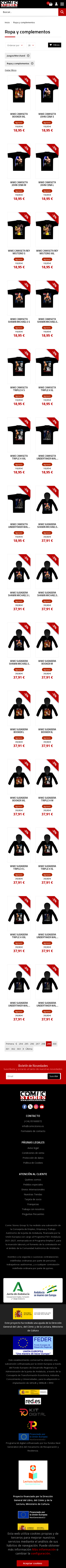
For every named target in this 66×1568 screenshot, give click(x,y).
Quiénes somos (33, 1179)
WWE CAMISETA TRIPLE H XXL (19, 457)
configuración (40, 1553)
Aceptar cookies (32, 1563)
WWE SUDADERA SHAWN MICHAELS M (47, 525)
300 (54, 1043)
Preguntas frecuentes (33, 1214)
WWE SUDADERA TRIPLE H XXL (19, 936)
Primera (10, 1043)
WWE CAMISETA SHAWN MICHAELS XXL (47, 320)
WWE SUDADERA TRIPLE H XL (47, 867)
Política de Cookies (33, 1162)
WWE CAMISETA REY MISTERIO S (19, 252)
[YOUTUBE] (41, 1106)
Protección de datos (33, 1157)
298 (43, 1043)
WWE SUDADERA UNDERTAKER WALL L (47, 1004)
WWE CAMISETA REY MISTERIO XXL (47, 252)
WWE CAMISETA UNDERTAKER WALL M (18, 525)
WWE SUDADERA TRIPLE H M (47, 799)
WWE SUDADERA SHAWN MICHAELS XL (47, 594)
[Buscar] (62, 12)
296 (32, 1043)
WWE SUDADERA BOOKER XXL (19, 799)
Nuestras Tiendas (33, 1194)
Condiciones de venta (33, 1152)
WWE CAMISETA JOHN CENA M (19, 183)
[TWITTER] (30, 1106)
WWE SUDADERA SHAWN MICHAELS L (19, 594)
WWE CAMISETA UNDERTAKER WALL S (47, 457)
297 (38, 1043)
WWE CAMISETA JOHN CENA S (47, 115)
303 (19, 1048)
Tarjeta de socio (33, 1199)
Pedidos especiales (33, 1184)
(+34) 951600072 (33, 1121)
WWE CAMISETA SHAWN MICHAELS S (19, 320)
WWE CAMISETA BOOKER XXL (19, 115)
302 (13, 1048)
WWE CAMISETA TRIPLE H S (19, 389)
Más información (44, 1549)
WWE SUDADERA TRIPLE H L (19, 867)
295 (26, 1043)
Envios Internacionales (33, 1189)
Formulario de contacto (33, 1131)
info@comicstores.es (33, 1126)
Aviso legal (33, 1147)
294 (21, 1043)
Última (29, 1048)
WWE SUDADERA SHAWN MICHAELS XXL (19, 662)
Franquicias (33, 1204)
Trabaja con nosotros (33, 1209)
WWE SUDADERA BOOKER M (47, 662)
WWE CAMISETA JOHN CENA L (47, 183)
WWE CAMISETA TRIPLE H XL (47, 389)
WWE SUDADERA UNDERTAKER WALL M (18, 1004)
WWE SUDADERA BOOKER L (19, 730)
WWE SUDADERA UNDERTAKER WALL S (47, 936)
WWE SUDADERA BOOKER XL (47, 730)
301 (7, 1048)
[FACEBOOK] (24, 1106)
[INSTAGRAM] (36, 1106)
